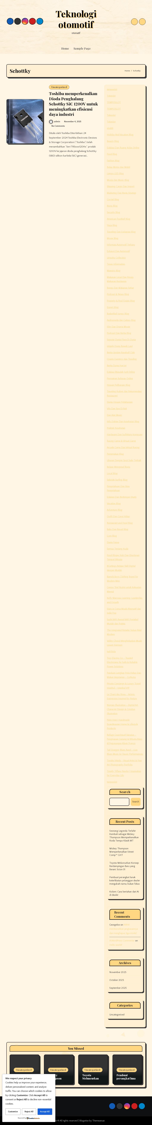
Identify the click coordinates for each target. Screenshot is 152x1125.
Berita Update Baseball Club (121, 352)
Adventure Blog (114, 510)
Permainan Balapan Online (120, 378)
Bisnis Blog (112, 206)
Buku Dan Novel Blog (117, 529)
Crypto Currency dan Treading (122, 359)
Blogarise (84, 1120)
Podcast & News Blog (118, 294)
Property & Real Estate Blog (121, 300)
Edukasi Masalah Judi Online (121, 372)
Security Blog (113, 212)
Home (65, 48)
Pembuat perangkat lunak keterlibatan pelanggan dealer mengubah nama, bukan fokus (124, 880)
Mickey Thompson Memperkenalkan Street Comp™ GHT (121, 851)
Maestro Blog (113, 270)
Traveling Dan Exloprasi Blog (121, 231)
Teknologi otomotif (76, 19)
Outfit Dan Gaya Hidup (118, 516)
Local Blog (112, 473)
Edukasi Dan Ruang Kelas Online (123, 147)
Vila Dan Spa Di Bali (117, 408)
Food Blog (112, 154)
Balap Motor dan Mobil (118, 167)
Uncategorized (59, 87)
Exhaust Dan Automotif (118, 251)
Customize (13, 1111)
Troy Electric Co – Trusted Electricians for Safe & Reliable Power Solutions (122, 662)
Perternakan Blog (115, 454)
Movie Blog (112, 238)
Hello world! (115, 945)
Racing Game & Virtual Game (121, 441)
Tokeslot (111, 95)
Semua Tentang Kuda (117, 548)
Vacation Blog (114, 503)
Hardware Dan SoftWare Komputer (124, 434)
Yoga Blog (112, 225)
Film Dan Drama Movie (118, 326)
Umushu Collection (116, 257)
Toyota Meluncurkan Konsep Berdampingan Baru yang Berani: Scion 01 (124, 866)
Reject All (29, 1111)
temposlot (112, 89)
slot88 (110, 128)
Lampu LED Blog (115, 173)
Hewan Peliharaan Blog (118, 385)
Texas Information (116, 264)
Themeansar (98, 1120)
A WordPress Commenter (122, 940)
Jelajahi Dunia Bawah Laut (120, 346)
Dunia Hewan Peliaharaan (120, 402)
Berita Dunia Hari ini (116, 365)
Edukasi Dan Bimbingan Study (122, 497)
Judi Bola (111, 651)
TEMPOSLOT (114, 102)
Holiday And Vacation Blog (120, 134)
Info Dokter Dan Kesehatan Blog (123, 421)
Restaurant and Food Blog (120, 523)
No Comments (58, 126)
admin (57, 121)
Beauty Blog (113, 141)
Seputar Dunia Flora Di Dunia (121, 339)
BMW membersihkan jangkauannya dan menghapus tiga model (123, 929)
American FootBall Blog (118, 219)
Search (124, 792)
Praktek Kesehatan (116, 428)
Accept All (45, 1111)
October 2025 (116, 980)
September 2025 (118, 988)
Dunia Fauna (113, 542)
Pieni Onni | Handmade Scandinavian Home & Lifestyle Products (122, 724)
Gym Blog (112, 536)
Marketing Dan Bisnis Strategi (121, 193)
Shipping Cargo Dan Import (120, 186)
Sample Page (82, 48)
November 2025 (117, 972)
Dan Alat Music (114, 415)
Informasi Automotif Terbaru (121, 244)
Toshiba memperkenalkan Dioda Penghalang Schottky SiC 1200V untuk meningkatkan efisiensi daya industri (73, 104)
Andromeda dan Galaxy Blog (121, 320)
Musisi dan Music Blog (118, 180)
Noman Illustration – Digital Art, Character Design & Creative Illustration (122, 709)
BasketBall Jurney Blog (118, 313)
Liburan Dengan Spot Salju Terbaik (124, 460)
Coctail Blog (113, 199)
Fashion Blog (113, 160)
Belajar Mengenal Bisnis (118, 467)
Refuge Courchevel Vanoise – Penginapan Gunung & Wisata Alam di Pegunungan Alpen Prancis (124, 739)
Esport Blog (113, 307)
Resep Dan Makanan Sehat (120, 288)
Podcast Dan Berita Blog (119, 333)
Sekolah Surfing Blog (117, 479)
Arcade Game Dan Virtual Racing (123, 447)
